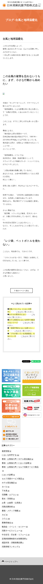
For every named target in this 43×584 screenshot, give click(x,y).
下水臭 (4, 491)
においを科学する (9, 455)
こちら (18, 312)
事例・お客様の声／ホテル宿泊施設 (16, 459)
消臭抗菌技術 (7, 507)
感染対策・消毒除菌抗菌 (12, 542)
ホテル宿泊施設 (8, 483)
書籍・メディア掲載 (10, 511)
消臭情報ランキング (10, 547)
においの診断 (7, 475)
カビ (4, 515)
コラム (4, 519)
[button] (39, 3)
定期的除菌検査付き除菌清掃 (14, 539)
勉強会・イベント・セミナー (14, 527)
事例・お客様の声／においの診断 (15, 463)
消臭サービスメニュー (11, 530)
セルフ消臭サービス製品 (12, 479)
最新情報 (5, 451)
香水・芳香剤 (7, 499)
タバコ (4, 487)
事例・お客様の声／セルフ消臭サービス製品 (20, 467)
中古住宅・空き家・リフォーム (15, 535)
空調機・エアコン (9, 495)
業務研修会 (6, 523)
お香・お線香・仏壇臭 (11, 503)
